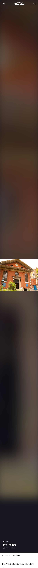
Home (4, 555)
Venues (9, 555)
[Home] (20, 3)
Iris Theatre (16, 555)
